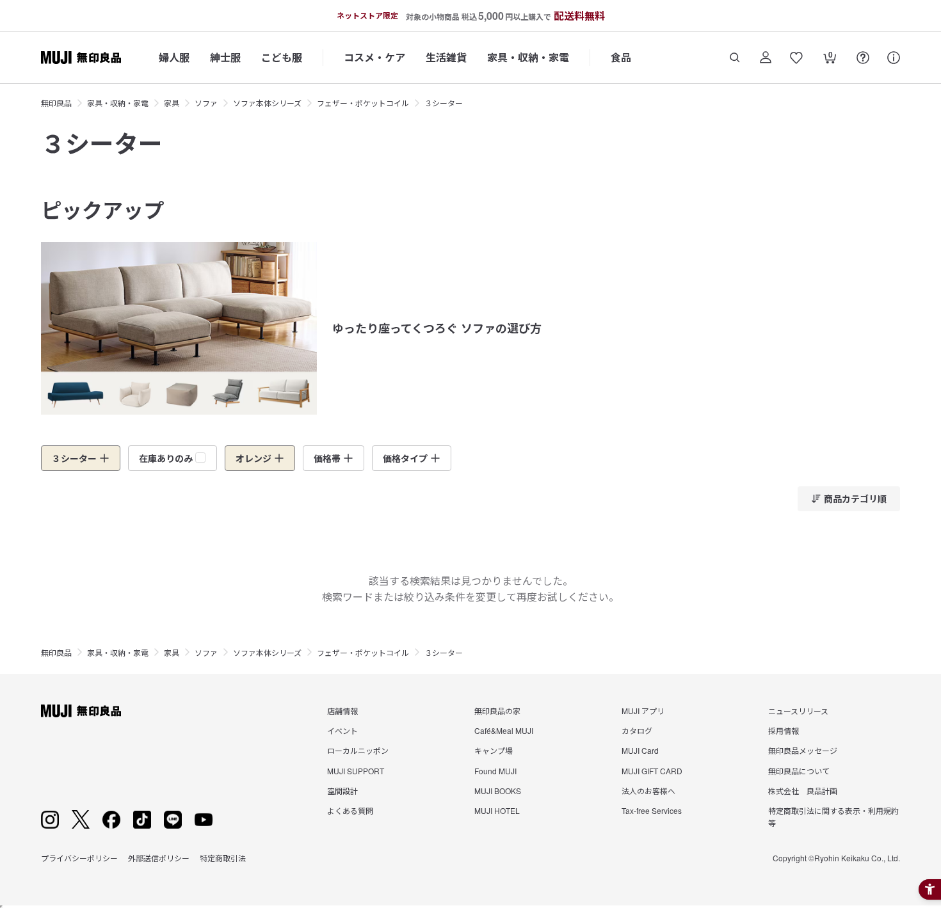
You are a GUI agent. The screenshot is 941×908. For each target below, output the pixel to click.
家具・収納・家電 (528, 57)
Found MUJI (495, 770)
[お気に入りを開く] (796, 57)
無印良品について (799, 770)
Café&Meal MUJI (503, 730)
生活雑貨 (446, 57)
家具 (171, 102)
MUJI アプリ (643, 710)
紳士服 (225, 57)
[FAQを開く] (863, 57)
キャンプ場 (493, 750)
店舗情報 (342, 710)
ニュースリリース (798, 710)
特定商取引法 (223, 857)
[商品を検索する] (734, 57)
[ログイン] (766, 57)
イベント (342, 730)
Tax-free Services (652, 810)
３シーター (443, 102)
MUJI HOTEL (497, 810)
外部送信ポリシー (158, 857)
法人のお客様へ (648, 790)
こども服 (281, 57)
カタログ (637, 730)
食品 (621, 57)
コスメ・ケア (374, 57)
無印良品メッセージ (802, 750)
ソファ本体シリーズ (267, 102)
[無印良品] (81, 711)
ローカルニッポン (358, 750)
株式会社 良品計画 (802, 790)
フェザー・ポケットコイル (363, 102)
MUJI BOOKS (497, 790)
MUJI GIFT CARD (652, 770)
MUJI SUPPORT (355, 770)
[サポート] (894, 57)
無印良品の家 (497, 710)
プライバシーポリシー (79, 857)
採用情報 (783, 730)
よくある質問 (350, 810)
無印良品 (56, 102)
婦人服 (174, 57)
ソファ (206, 102)
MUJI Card (640, 750)
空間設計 (342, 790)
